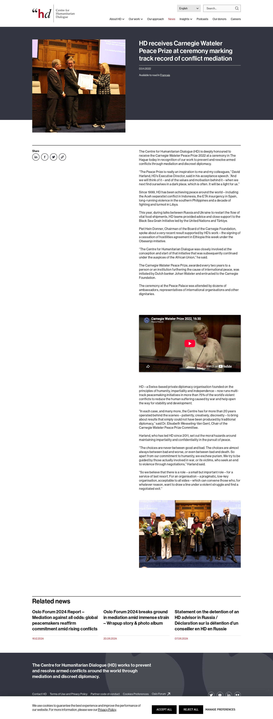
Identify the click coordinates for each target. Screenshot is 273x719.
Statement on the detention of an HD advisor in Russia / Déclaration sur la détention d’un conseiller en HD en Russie (207, 620)
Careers (236, 19)
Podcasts (202, 19)
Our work (134, 19)
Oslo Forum (159, 694)
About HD (115, 19)
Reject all (193, 711)
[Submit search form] (222, 8)
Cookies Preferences (136, 694)
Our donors (219, 19)
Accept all (166, 711)
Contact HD (39, 694)
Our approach (155, 19)
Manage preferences (220, 711)
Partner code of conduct (105, 694)
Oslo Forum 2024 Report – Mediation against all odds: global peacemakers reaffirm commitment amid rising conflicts (65, 620)
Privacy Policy (107, 710)
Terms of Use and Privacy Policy (69, 694)
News (171, 19)
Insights (184, 19)
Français (165, 75)
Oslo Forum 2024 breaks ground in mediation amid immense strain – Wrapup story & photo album (136, 617)
